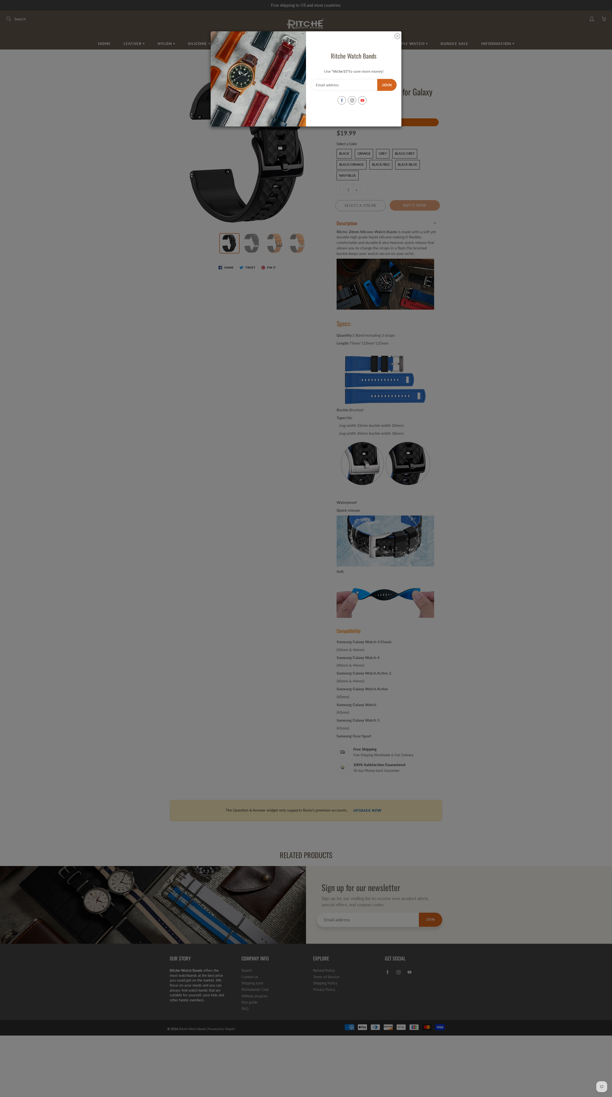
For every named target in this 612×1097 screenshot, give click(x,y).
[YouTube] (362, 100)
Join (387, 84)
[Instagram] (352, 100)
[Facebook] (342, 100)
